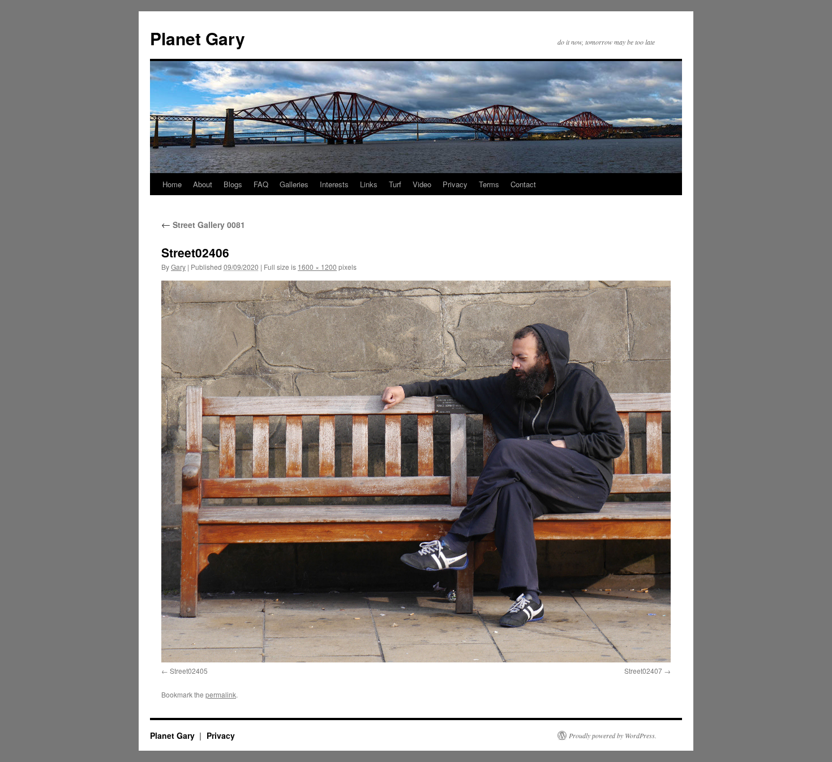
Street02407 (643, 670)
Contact (523, 184)
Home (172, 184)
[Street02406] (416, 471)
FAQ (261, 184)
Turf (395, 184)
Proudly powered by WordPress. (613, 735)
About (202, 184)
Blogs (233, 184)
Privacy (455, 184)
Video (422, 184)
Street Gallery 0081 (203, 224)
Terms (489, 184)
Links (369, 184)
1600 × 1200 (317, 267)
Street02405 (189, 670)
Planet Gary (197, 38)
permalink (220, 694)
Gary (178, 267)
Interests (334, 184)
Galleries (294, 184)
